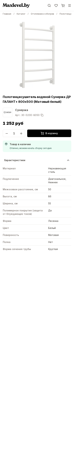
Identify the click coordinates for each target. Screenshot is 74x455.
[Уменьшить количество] (6, 133)
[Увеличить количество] (21, 133)
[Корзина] (63, 5)
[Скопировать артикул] (42, 115)
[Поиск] (49, 5)
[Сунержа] (7, 112)
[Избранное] (56, 5)
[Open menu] (69, 5)
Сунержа (21, 110)
